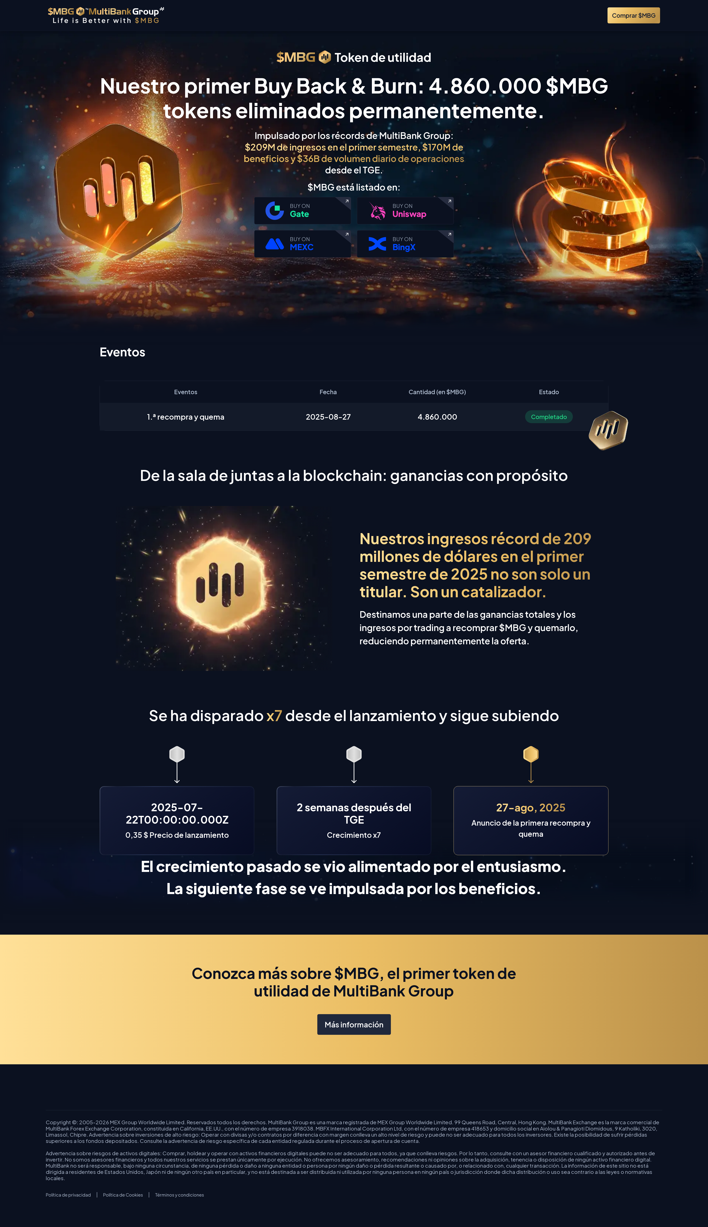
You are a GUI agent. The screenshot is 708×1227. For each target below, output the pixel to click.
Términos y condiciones (179, 1194)
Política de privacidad (68, 1194)
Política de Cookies (123, 1194)
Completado (549, 416)
